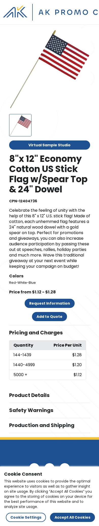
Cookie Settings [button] (25, 517)
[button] (49, 332)
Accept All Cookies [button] (72, 517)
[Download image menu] (83, 35)
